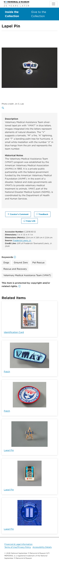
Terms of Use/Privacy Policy (17, 547)
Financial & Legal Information (18, 544)
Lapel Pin (9, 450)
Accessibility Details (42, 547)
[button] (19, 286)
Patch (7, 371)
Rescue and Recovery (15, 269)
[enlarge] (3, 108)
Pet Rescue (38, 262)
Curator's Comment (19, 214)
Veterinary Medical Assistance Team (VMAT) (27, 275)
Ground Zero (21, 262)
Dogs (6, 262)
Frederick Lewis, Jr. (22, 240)
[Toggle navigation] (53, 4)
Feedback (43, 214)
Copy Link (30, 221)
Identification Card (14, 332)
